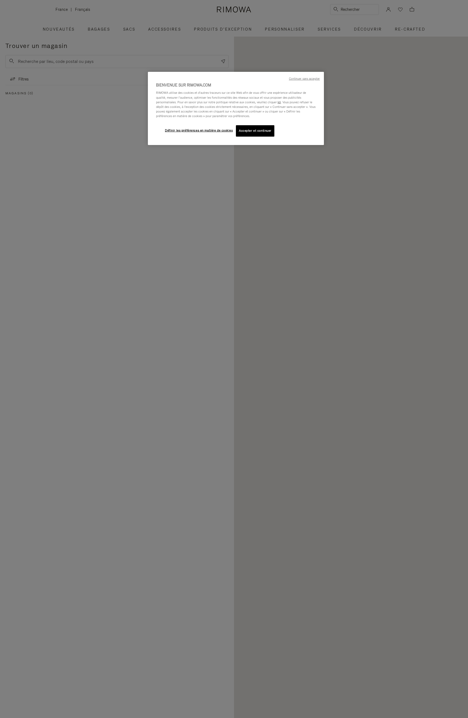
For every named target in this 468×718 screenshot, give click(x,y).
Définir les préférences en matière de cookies (199, 130)
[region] (236, 108)
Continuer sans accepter (304, 79)
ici (279, 102)
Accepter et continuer (255, 130)
